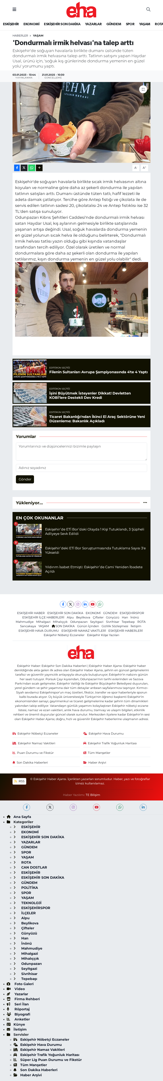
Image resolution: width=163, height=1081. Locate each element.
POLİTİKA (29, 888)
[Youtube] (92, 604)
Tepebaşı (128, 622)
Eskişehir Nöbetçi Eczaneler (64, 635)
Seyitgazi (96, 622)
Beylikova (83, 617)
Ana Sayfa (22, 817)
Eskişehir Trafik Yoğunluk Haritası (112, 743)
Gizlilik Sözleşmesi (115, 626)
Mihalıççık (60, 622)
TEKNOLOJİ (31, 903)
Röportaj (22, 1009)
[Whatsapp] (100, 604)
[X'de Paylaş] (24, 168)
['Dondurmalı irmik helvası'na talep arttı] (82, 122)
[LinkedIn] (85, 604)
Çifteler (98, 617)
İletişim (136, 626)
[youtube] (96, 807)
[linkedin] (143, 807)
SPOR (130, 24)
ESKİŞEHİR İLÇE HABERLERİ (43, 617)
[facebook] (26, 807)
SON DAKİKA (65, 626)
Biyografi (22, 1014)
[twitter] (50, 807)
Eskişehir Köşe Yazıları (103, 635)
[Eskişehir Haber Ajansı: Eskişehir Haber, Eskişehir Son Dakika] (81, 9)
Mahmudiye (25, 622)
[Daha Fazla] (39, 168)
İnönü (134, 617)
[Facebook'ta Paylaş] (17, 168)
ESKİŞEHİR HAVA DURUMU (38, 631)
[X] (70, 604)
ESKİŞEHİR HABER (31, 613)
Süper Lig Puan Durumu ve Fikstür (51, 1060)
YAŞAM (144, 24)
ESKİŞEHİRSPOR (132, 613)
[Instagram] (78, 604)
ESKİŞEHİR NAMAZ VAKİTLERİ (83, 631)
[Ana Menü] (14, 10)
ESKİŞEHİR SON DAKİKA (62, 24)
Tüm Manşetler (99, 753)
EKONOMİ (31, 24)
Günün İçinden (88, 626)
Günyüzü (112, 617)
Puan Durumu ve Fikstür (35, 753)
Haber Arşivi (97, 762)
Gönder (25, 479)
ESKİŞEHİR (11, 24)
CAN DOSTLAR (33, 867)
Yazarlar (21, 994)
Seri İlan (21, 1004)
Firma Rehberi (27, 999)
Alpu (70, 617)
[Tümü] (145, 503)
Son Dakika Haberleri (32, 762)
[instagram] (73, 807)
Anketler (22, 1019)
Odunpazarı (79, 622)
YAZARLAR (93, 24)
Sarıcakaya (28, 626)
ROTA (141, 622)
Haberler (20, 35)
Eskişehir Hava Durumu (106, 733)
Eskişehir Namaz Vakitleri (36, 743)
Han (125, 617)
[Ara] (148, 9)
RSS (21, 781)
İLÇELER (28, 913)
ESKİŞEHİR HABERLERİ (125, 631)
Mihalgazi (43, 622)
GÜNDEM (113, 24)
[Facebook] (63, 604)
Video (19, 989)
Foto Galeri (24, 984)
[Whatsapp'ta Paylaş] (31, 168)
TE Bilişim (93, 795)
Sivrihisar (112, 622)
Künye (19, 1024)
